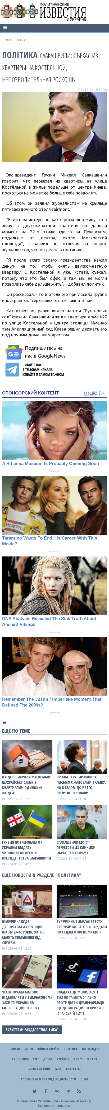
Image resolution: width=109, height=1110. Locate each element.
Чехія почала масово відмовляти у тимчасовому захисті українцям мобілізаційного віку (27, 1000)
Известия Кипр (40, 1069)
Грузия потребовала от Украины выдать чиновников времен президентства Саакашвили (26, 850)
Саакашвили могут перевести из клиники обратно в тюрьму (76, 847)
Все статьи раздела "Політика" (32, 1029)
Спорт (78, 1059)
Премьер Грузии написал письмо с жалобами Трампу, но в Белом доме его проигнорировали (81, 784)
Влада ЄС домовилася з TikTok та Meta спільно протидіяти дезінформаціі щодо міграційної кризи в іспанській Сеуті (80, 1003)
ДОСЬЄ (47, 1059)
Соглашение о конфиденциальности (48, 1079)
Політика (20, 55)
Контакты (72, 1069)
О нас (84, 1079)
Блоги (28, 1049)
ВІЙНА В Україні (48, 1049)
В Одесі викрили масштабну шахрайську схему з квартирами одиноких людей (26, 784)
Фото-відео (91, 1049)
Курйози (63, 1059)
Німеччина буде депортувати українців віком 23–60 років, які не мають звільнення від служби (23, 932)
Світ (36, 1059)
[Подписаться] (36, 352)
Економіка (20, 1059)
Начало (15, 1049)
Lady (58, 1069)
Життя (92, 1059)
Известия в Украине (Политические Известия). (56, 1101)
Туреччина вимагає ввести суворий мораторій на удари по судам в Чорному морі (82, 927)
